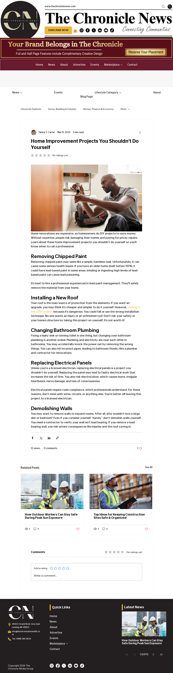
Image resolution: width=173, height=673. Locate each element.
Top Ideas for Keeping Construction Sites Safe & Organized (119, 516)
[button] (58, 30)
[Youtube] (106, 30)
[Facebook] (88, 30)
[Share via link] (57, 438)
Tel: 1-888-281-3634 (21, 639)
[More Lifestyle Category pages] (120, 93)
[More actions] (140, 132)
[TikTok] (112, 30)
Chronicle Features (31, 109)
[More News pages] (21, 93)
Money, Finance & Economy (98, 109)
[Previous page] (135, 654)
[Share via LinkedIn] (49, 438)
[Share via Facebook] (32, 438)
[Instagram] (82, 30)
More (123, 109)
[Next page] (153, 654)
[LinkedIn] (100, 30)
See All (148, 467)
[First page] (127, 654)
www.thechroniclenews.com (60, 6)
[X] (94, 30)
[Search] (163, 6)
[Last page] (161, 654)
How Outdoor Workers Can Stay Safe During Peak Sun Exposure (51, 516)
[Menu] (169, 6)
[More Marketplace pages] (121, 65)
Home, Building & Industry (62, 109)
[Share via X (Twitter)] (40, 438)
